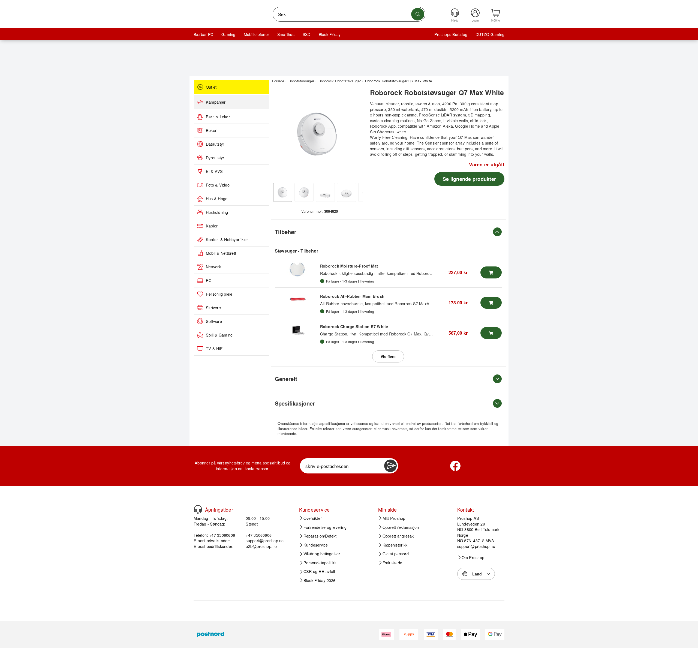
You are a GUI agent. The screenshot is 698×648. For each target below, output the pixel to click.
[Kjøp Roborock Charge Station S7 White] (491, 333)
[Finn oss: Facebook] (455, 465)
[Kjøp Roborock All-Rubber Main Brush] (491, 303)
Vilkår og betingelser (321, 553)
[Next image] (355, 134)
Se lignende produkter (469, 178)
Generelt (286, 379)
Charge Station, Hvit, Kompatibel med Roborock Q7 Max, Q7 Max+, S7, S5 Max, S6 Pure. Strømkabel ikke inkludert (424, 334)
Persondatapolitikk (319, 562)
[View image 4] (346, 192)
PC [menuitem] (208, 280)
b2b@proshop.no (261, 546)
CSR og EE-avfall (319, 571)
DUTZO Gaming (490, 34)
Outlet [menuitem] (211, 87)
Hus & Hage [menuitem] (216, 198)
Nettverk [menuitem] (213, 266)
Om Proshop (473, 557)
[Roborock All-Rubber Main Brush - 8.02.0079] (297, 300)
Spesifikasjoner (295, 403)
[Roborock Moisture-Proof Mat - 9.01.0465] (297, 270)
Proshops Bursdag (450, 34)
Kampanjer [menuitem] (215, 102)
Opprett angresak (398, 536)
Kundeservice (315, 545)
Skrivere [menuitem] (213, 307)
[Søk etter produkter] (417, 14)
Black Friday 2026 (319, 580)
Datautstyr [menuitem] (215, 144)
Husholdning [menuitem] (217, 212)
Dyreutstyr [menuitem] (215, 157)
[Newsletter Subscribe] (390, 466)
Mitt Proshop (394, 518)
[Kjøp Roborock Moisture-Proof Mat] (491, 272)
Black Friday (330, 34)
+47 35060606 (259, 535)
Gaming (228, 34)
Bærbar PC (203, 34)
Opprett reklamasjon (401, 527)
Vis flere (388, 356)
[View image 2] (304, 192)
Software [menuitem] (214, 321)
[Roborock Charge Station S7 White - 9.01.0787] (297, 330)
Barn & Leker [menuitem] (218, 116)
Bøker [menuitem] (211, 130)
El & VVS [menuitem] (214, 171)
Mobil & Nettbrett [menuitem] (221, 253)
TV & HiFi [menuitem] (214, 348)
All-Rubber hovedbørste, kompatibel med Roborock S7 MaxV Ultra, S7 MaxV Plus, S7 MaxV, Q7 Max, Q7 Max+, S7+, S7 (428, 303)
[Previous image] (280, 134)
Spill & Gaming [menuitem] (219, 335)
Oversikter (312, 518)
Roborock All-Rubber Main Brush (352, 296)
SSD (307, 34)
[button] (317, 133)
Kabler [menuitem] (212, 226)
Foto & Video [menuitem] (218, 185)
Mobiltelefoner (256, 34)
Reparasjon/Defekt (320, 536)
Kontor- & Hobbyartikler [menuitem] (227, 239)
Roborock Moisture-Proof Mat (349, 266)
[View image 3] (325, 192)
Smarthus (285, 34)
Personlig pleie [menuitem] (219, 294)
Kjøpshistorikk (395, 545)
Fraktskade (392, 562)
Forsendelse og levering (325, 527)
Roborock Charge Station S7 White (354, 326)
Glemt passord (396, 553)
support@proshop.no (265, 540)
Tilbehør (285, 232)
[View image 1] (282, 192)
